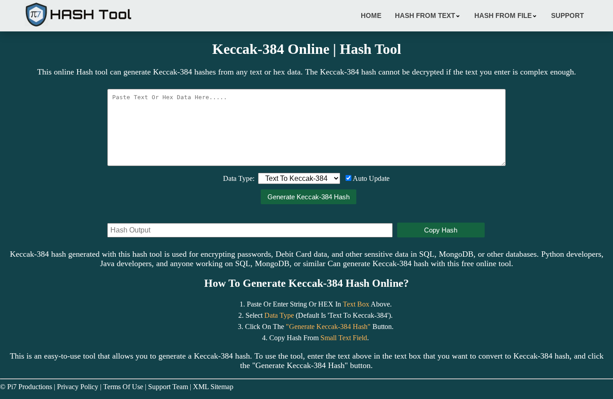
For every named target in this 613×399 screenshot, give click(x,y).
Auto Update (371, 178)
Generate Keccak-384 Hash (308, 197)
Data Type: (238, 178)
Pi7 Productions (29, 386)
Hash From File (506, 15)
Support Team (168, 386)
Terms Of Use (123, 386)
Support (567, 15)
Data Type (279, 315)
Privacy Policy (77, 386)
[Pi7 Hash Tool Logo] (78, 26)
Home (371, 15)
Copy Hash (440, 230)
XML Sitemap (213, 386)
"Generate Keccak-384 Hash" (328, 326)
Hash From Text (428, 15)
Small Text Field (343, 338)
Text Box (356, 304)
